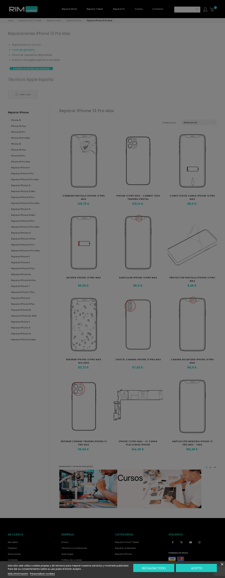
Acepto (196, 568)
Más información (18, 573)
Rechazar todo (154, 568)
